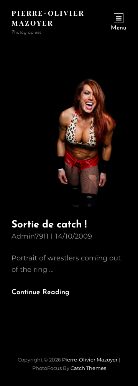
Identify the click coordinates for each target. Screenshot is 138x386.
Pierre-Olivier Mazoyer (90, 360)
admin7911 (30, 236)
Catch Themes (88, 368)
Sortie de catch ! (49, 225)
